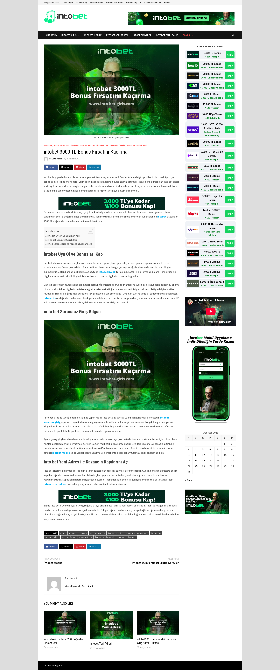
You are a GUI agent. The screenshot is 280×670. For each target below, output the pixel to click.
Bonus (167, 2)
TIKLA (229, 65)
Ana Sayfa (68, 2)
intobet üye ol (69, 537)
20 (210, 460)
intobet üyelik (117, 145)
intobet (48, 145)
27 (210, 466)
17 (189, 460)
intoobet (121, 537)
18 (196, 460)
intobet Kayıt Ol (133, 2)
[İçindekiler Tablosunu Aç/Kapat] (88, 231)
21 (218, 460)
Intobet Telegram (53, 665)
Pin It (81, 167)
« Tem (188, 480)
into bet (73, 533)
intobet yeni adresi (137, 145)
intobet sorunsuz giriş (83, 145)
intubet (131, 537)
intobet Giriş (81, 2)
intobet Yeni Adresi (114, 2)
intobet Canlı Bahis (152, 2)
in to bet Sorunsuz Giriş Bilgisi (62, 239)
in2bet (63, 533)
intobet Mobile (96, 2)
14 (218, 455)
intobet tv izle (52, 537)
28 (218, 466)
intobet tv (102, 145)
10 (189, 455)
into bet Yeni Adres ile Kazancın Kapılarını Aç (69, 243)
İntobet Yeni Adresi (101, 643)
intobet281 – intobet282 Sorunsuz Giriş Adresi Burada (156, 641)
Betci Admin (57, 158)
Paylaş (52, 167)
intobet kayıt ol (97, 533)
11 (196, 455)
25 (196, 466)
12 (203, 455)
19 (203, 460)
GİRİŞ (230, 54)
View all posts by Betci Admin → (81, 586)
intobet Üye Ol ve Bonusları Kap (63, 235)
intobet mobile (61, 145)
